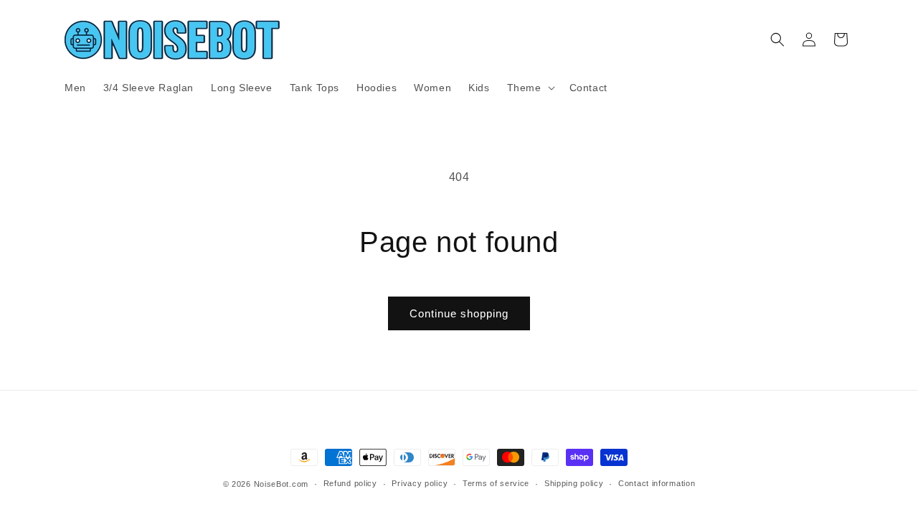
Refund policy (350, 483)
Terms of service (496, 483)
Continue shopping (459, 313)
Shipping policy (574, 483)
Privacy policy (420, 483)
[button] (529, 88)
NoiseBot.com (281, 484)
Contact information (656, 483)
